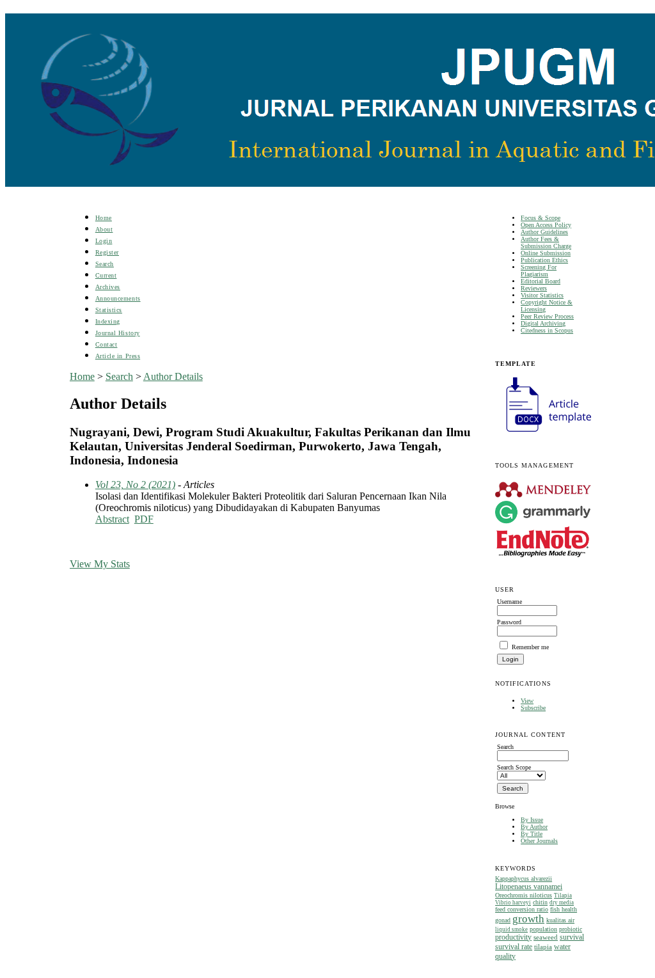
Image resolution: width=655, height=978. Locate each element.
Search (104, 263)
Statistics (108, 309)
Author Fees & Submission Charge (546, 242)
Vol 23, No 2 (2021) (135, 484)
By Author (534, 826)
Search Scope (514, 767)
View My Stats (100, 563)
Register (107, 252)
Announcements (118, 298)
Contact (106, 344)
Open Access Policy (546, 224)
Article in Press (117, 355)
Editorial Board (540, 281)
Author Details (173, 376)
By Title (531, 833)
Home (103, 217)
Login (104, 240)
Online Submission (546, 252)
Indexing (107, 321)
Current (106, 275)
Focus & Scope (540, 217)
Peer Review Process (547, 316)
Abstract (112, 519)
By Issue (532, 819)
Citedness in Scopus (547, 330)
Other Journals (539, 840)
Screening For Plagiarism (538, 271)
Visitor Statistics (542, 295)
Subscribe (533, 707)
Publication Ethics (544, 260)
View (527, 700)
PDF (144, 519)
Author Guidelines (544, 231)
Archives (107, 286)
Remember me (530, 647)
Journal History (117, 332)
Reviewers (534, 288)
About (104, 229)
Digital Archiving (543, 323)
